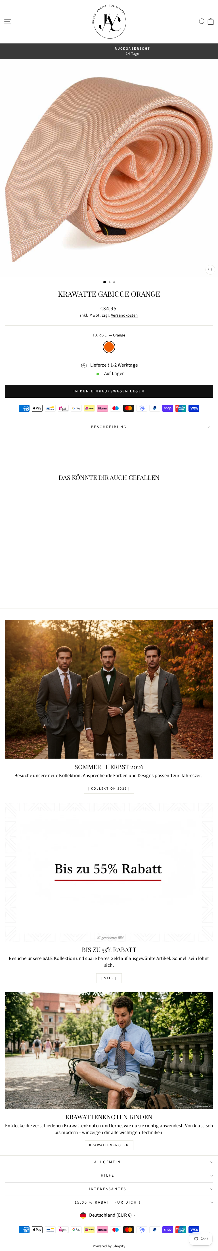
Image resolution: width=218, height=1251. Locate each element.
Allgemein (107, 1162)
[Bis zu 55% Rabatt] (109, 872)
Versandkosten (124, 315)
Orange (109, 347)
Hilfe (107, 1175)
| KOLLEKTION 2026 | (109, 788)
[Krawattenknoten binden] (109, 1050)
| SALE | (109, 978)
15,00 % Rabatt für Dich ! (108, 1202)
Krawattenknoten (109, 1145)
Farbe (109, 335)
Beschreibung (109, 427)
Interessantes (107, 1189)
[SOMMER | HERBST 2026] (109, 689)
